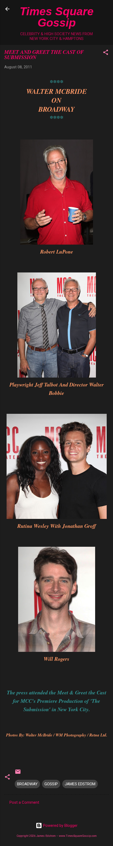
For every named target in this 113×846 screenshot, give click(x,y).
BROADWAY (27, 784)
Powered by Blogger (60, 825)
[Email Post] (18, 773)
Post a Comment (24, 802)
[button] (105, 53)
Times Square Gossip (57, 17)
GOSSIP (51, 784)
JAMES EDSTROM (80, 784)
